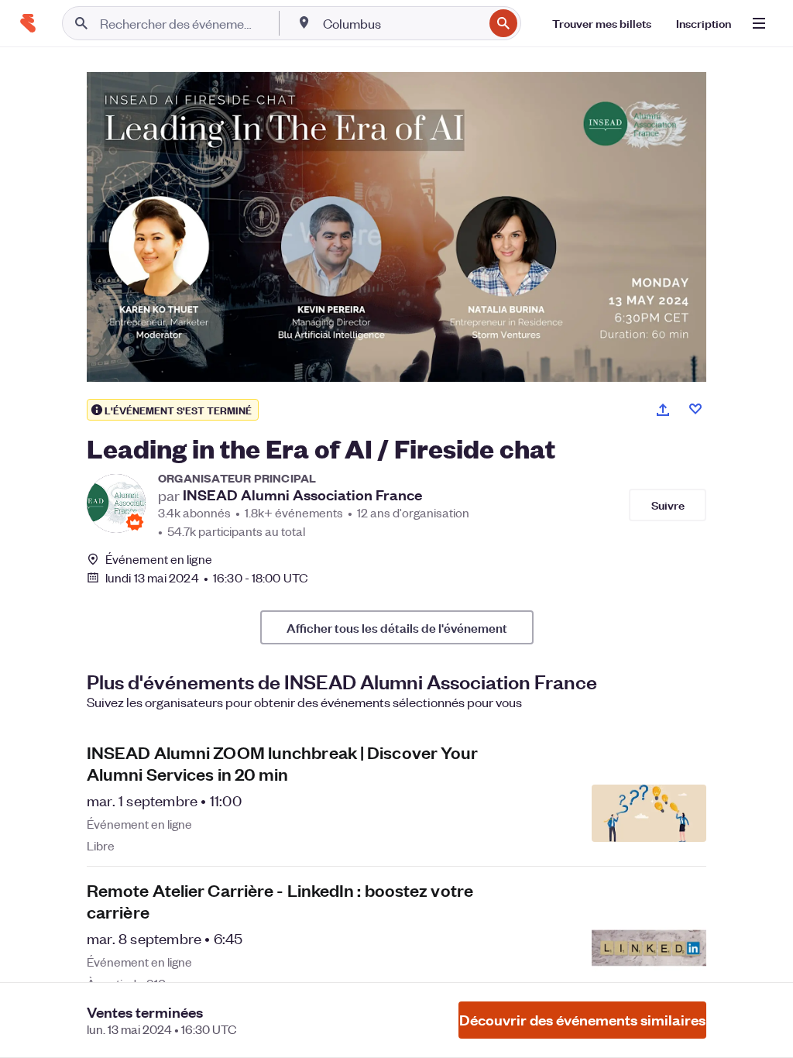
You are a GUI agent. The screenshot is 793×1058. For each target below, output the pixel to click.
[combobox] (401, 23)
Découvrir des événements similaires (582, 1019)
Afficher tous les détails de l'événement (397, 627)
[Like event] (695, 409)
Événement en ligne (158, 559)
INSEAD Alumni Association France (302, 495)
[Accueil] (28, 23)
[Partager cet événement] (662, 409)
